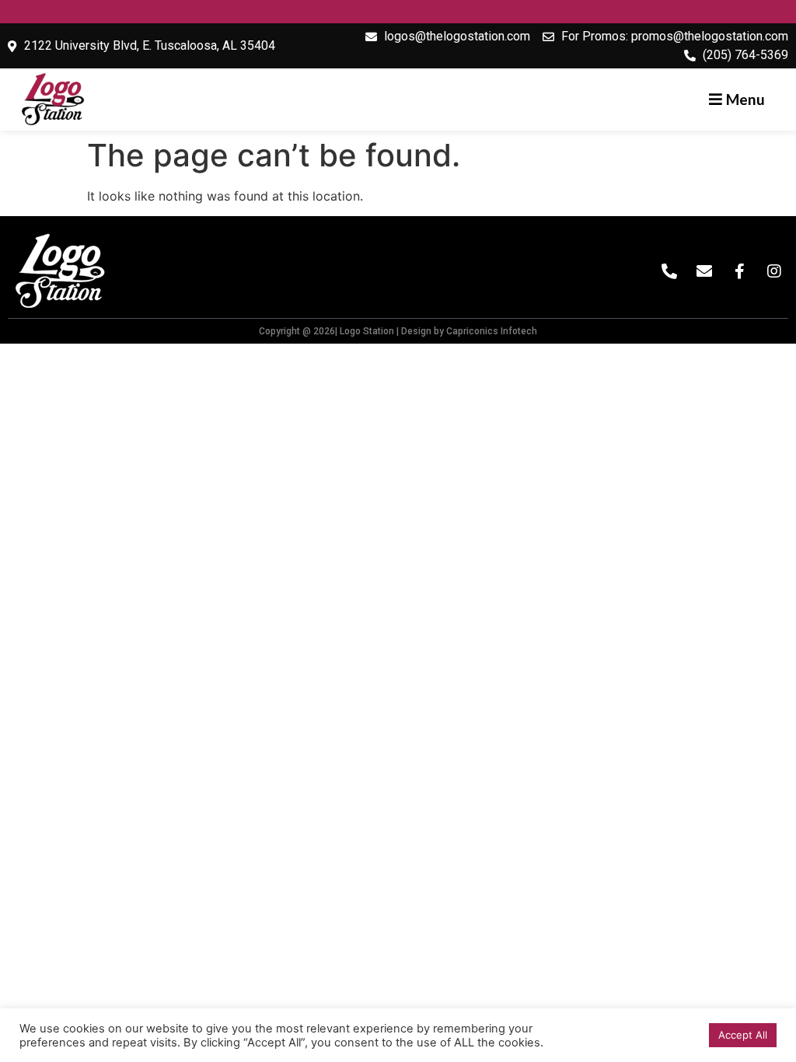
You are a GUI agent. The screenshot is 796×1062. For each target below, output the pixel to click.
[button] (737, 99)
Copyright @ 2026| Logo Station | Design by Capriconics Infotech (398, 331)
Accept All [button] (742, 1035)
